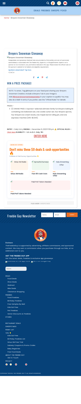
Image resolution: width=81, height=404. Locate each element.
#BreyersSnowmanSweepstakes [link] (26, 97)
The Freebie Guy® (17, 10)
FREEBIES (45, 10)
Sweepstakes (45, 203)
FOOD (63, 10)
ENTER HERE (40, 136)
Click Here (11, 132)
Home (6, 18)
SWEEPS (55, 10)
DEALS (37, 10)
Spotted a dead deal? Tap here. (20, 70)
